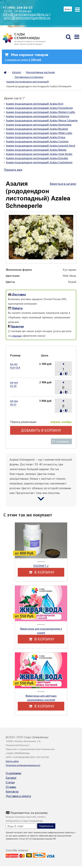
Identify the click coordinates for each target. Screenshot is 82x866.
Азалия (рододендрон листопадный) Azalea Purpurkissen (39, 108)
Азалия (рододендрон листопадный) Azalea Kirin (34, 103)
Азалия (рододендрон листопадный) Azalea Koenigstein (39, 124)
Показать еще (13, 169)
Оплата (17, 308)
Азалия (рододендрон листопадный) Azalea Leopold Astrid (40, 145)
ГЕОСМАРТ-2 (41, 565)
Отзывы (11, 787)
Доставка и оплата (18, 796)
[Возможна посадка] (61, 373)
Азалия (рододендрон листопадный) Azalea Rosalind (37, 128)
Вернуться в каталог (63, 184)
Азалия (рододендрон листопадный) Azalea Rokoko (36, 149)
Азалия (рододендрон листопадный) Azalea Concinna (37, 141)
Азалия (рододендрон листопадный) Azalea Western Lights (40, 112)
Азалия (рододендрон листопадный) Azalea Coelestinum (39, 162)
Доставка (19, 294)
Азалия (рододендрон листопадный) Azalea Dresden (37, 158)
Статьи (10, 782)
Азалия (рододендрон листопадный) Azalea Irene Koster (39, 154)
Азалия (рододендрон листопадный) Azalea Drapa (35, 137)
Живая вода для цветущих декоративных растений (41, 697)
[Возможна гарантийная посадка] (66, 373)
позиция (23, 59)
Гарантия (17, 326)
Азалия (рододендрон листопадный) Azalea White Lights (39, 133)
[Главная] (6, 72)
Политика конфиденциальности (23, 765)
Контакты (12, 791)
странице (16, 335)
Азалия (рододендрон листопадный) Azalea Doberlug (37, 116)
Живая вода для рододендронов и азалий (41, 630)
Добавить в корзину (41, 430)
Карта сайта (12, 761)
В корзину (43, 572)
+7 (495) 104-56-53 (17, 7)
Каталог (11, 778)
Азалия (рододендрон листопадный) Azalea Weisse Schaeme (42, 120)
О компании (13, 773)
